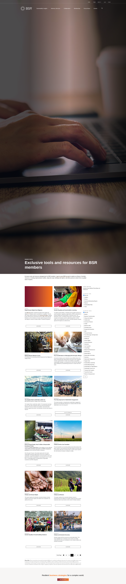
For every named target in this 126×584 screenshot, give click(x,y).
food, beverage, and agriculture (91, 334)
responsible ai (87, 353)
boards (85, 314)
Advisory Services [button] (55, 8)
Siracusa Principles (44, 315)
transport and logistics (89, 370)
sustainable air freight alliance (90, 366)
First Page (59, 555)
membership (87, 351)
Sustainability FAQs (88, 304)
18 (77, 555)
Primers (86, 299)
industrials (86, 344)
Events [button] (95, 8)
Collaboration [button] (67, 8)
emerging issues (87, 327)
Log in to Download (68, 412)
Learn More (38, 370)
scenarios (86, 357)
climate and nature (88, 318)
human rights (87, 340)
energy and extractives (89, 329)
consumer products (88, 321)
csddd (85, 323)
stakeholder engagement (89, 359)
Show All (86, 295)
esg (85, 331)
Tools (85, 306)
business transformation (89, 316)
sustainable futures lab (89, 368)
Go (85, 376)
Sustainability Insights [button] (42, 8)
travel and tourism (88, 372)
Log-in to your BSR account (63, 276)
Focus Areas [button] (87, 8)
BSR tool (28, 312)
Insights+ (86, 297)
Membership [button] (77, 8)
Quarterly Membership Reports (90, 301)
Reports (86, 302)
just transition (87, 346)
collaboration (87, 319)
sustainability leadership (89, 362)
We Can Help (63, 579)
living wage (87, 347)
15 (69, 555)
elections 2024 (87, 325)
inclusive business (88, 342)
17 (74, 555)
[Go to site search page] (101, 8)
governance (87, 336)
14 (66, 555)
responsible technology (89, 355)
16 (72, 555)
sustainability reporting (89, 364)
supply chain (87, 360)
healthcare (86, 338)
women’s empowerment (89, 373)
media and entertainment (89, 349)
